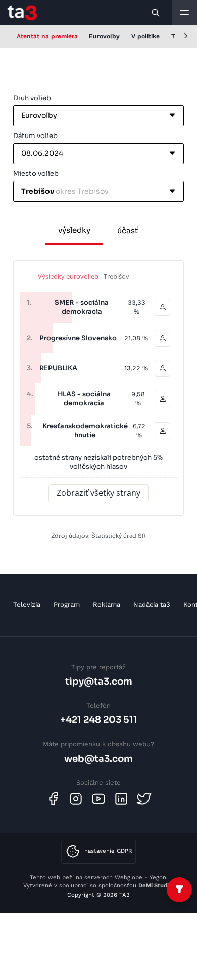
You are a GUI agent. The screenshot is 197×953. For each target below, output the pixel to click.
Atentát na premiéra (47, 36)
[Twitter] (144, 799)
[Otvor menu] (184, 12)
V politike (145, 36)
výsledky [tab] (74, 230)
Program (67, 604)
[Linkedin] (121, 799)
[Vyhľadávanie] (156, 12)
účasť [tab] (127, 230)
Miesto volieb (36, 173)
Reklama (106, 604)
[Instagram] (76, 799)
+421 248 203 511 (98, 719)
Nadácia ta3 (151, 604)
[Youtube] (98, 799)
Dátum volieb (35, 135)
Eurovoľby (104, 36)
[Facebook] (53, 799)
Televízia (26, 604)
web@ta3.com (98, 758)
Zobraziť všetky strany (98, 492)
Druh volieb (32, 98)
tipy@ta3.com (98, 681)
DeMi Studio (155, 885)
